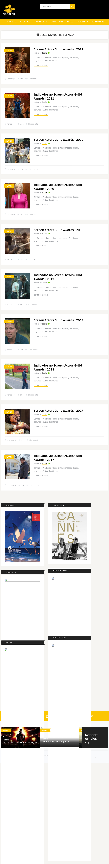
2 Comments (33, 395)
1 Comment (32, 259)
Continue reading (41, 65)
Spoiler (44, 53)
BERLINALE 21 (98, 22)
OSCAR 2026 (41, 22)
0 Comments (32, 79)
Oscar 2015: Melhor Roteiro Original (20, 743)
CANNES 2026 (57, 22)
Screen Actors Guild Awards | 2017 (58, 411)
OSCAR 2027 (25, 22)
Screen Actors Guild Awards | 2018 (58, 320)
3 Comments (33, 305)
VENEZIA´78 (82, 22)
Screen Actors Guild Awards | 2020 (58, 140)
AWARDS (9, 51)
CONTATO (11, 22)
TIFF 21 (70, 22)
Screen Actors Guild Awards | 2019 (58, 230)
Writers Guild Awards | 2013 (56, 742)
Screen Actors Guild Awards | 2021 (58, 49)
